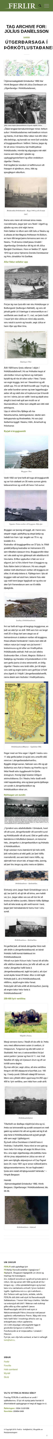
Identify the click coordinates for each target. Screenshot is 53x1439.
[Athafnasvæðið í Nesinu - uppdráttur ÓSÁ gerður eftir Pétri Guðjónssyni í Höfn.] (26, 68)
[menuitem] (38, 5)
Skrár (26, 37)
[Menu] (45, 5)
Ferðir (6, 1361)
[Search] (38, 5)
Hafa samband (11, 1369)
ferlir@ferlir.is (9, 1340)
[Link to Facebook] (47, 1435)
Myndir (7, 1373)
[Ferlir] (22, 5)
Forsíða (7, 1365)
